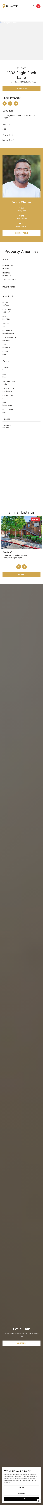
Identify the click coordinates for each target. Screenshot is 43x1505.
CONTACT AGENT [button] (21, 233)
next (24, 566)
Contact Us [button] (22, 1343)
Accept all (21, 1499)
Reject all (21, 1487)
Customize (21, 1493)
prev (18, 566)
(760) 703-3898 (21, 218)
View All (21, 574)
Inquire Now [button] (21, 88)
